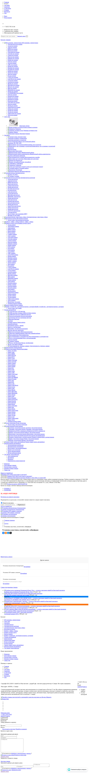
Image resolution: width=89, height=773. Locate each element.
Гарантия (7, 7)
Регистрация (8, 17)
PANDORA (7, 490)
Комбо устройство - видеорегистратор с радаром (18, 635)
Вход (5, 16)
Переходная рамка (9, 640)
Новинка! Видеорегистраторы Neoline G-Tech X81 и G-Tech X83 (26, 477)
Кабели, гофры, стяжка (11, 631)
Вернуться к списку (6, 556)
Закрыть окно (21, 36)
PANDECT (7, 488)
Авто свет (7, 621)
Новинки (7, 463)
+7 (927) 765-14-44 (6, 714)
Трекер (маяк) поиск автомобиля (13, 645)
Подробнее (27, 566)
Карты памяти (8, 634)
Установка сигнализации (8, 516)
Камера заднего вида (10, 632)
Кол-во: (3, 725)
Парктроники (8, 638)
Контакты (7, 11)
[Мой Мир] (8, 533)
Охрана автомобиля (10, 637)
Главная (6, 2)
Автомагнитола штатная (11, 626)
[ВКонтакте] (3, 533)
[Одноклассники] (6, 533)
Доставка (7, 5)
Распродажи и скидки (10, 467)
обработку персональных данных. (21, 753)
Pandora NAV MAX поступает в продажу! (19, 476)
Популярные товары (10, 465)
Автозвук (7, 623)
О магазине (7, 8)
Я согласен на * (17, 753)
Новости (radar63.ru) (7, 473)
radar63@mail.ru (82, 686)
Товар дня (7, 470)
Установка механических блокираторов (12, 509)
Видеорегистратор (9, 629)
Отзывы (6, 10)
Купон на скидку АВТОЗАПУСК (17, 484)
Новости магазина (8, 503)
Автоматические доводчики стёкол (14, 627)
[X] (11, 533)
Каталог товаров (6, 40)
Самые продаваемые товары (9, 587)
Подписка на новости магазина (10, 497)
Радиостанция (8, 643)
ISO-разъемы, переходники (12, 620)
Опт (5, 13)
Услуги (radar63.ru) (6, 506)
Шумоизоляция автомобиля (12, 646)
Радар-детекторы (9, 642)
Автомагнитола (8, 624)
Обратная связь (5, 713)
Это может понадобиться (11, 648)
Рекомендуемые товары (11, 468)
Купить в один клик (20, 755)
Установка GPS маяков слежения (10, 512)
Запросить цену (16, 770)
